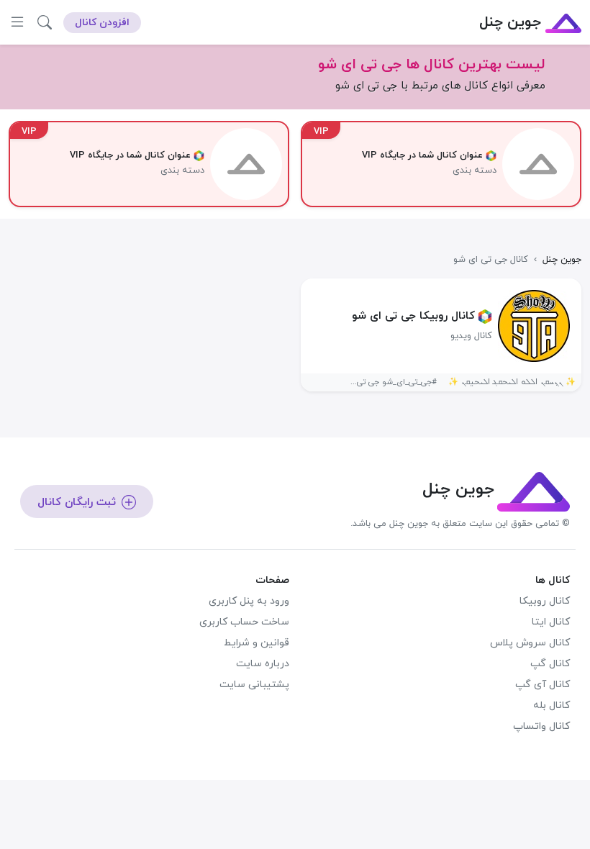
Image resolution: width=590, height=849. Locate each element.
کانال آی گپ (542, 684)
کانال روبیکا (544, 601)
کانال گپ (550, 664)
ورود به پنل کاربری (249, 601)
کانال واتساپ (541, 726)
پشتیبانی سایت (254, 684)
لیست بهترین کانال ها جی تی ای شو (431, 65)
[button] (44, 22)
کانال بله (551, 705)
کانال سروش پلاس (530, 643)
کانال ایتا (551, 622)
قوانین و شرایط (256, 643)
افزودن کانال (102, 22)
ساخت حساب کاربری (244, 622)
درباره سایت (262, 664)
